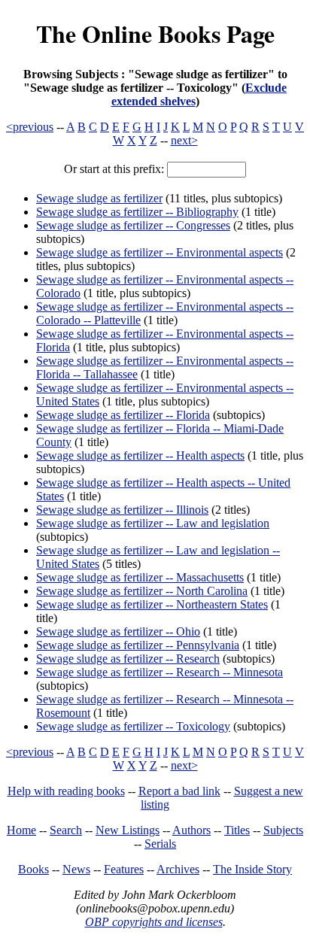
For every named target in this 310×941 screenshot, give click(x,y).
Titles (237, 830)
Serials (160, 843)
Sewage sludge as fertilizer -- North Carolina (142, 590)
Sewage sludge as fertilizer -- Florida (123, 414)
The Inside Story (252, 869)
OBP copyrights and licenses (154, 921)
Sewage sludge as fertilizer (99, 198)
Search (66, 830)
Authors (191, 830)
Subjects (283, 830)
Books (33, 869)
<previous (29, 126)
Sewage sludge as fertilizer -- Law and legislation (152, 523)
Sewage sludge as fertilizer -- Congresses (133, 225)
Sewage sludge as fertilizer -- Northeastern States (152, 604)
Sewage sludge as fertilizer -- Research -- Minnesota (159, 672)
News (76, 869)
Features (124, 869)
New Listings (128, 830)
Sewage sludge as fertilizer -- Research (128, 658)
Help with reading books (66, 791)
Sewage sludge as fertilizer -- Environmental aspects (159, 252)
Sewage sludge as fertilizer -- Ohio (118, 631)
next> (184, 140)
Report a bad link (179, 791)
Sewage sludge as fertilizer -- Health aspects (140, 455)
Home (21, 830)
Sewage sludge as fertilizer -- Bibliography (137, 211)
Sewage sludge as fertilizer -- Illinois (122, 509)
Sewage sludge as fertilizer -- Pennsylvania (137, 645)
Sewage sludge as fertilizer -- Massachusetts (140, 577)
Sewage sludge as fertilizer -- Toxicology (133, 726)
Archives (178, 869)
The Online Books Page (155, 33)
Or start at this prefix (112, 168)
